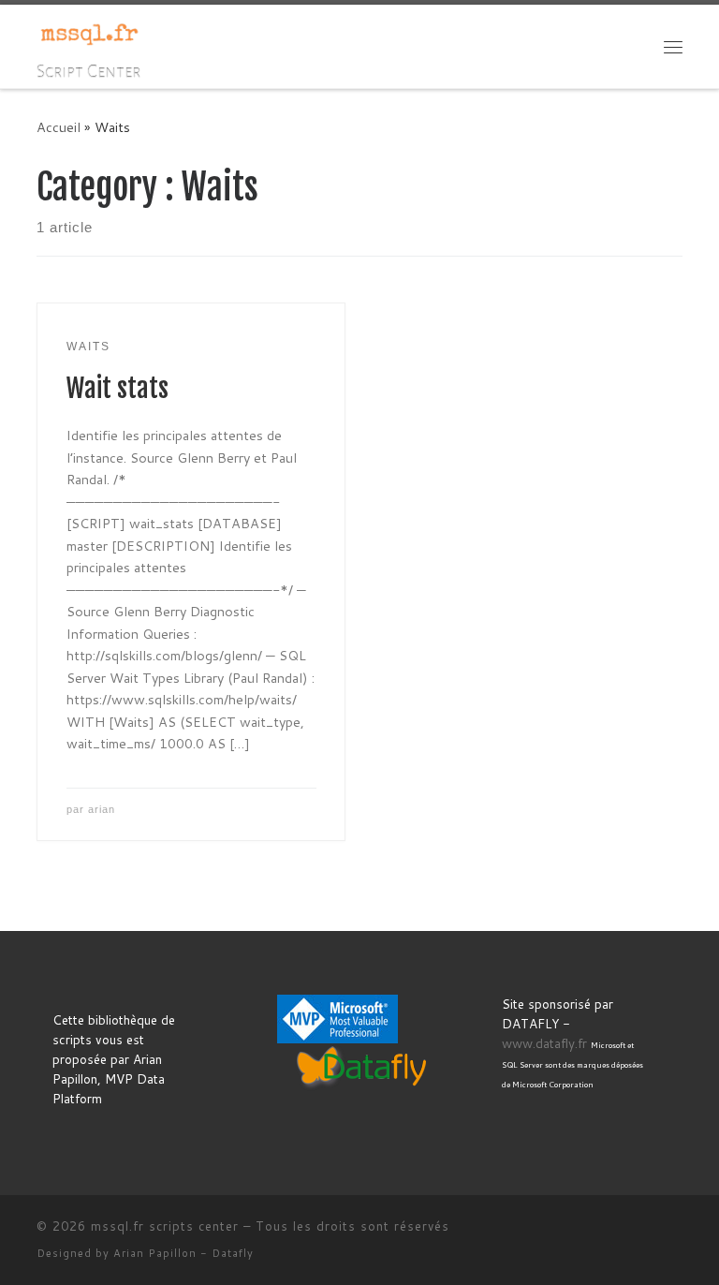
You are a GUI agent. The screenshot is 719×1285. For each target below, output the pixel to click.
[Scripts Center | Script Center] (89, 33)
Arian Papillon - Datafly (183, 1253)
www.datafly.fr (544, 1043)
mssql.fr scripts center (165, 1226)
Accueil (59, 127)
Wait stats (117, 389)
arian (101, 809)
